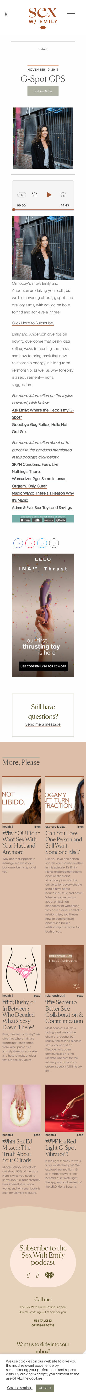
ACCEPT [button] (45, 1388)
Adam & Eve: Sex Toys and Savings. (42, 508)
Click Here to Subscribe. (33, 323)
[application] (43, 195)
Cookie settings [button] (19, 1388)
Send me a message (43, 725)
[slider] (43, 209)
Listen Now (43, 91)
